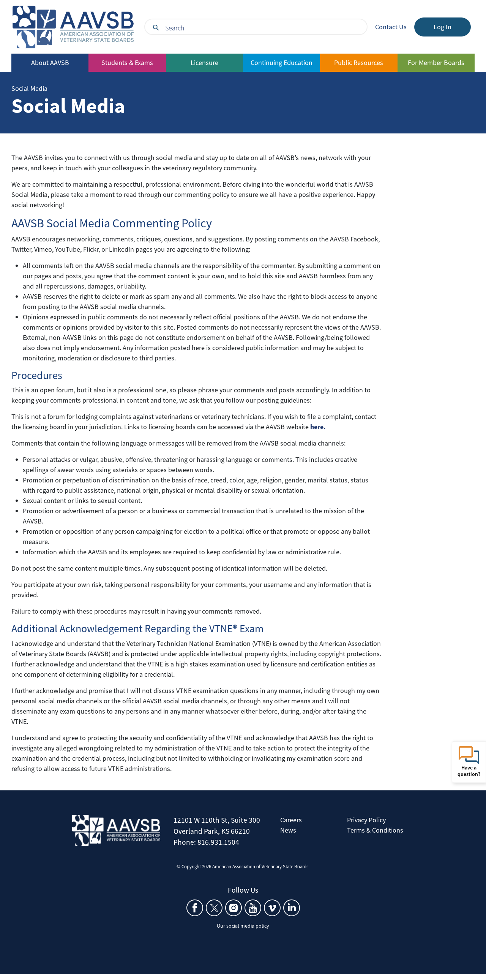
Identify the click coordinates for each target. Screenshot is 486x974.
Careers (291, 819)
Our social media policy (243, 925)
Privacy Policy (366, 819)
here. (317, 426)
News (288, 830)
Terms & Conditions (375, 830)
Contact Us (391, 26)
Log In (442, 26)
